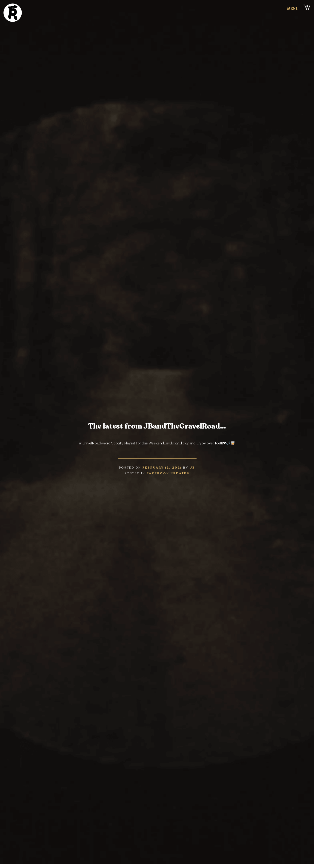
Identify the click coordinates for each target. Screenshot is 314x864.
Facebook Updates (168, 473)
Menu (293, 9)
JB (192, 468)
